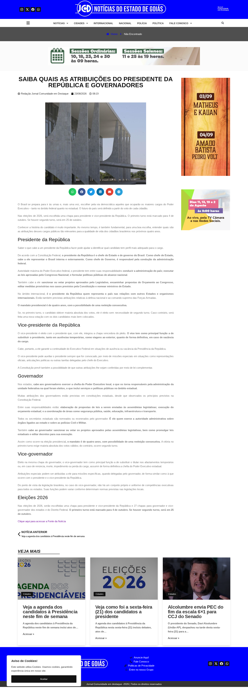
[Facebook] (33, 9)
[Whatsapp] (38, 9)
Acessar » (28, 634)
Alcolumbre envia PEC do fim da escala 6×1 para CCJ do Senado (195, 611)
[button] (28, 23)
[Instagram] (21, 9)
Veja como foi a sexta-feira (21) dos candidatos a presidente (123, 611)
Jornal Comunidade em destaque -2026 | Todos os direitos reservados (124, 684)
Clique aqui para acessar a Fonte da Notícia (42, 521)
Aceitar (44, 679)
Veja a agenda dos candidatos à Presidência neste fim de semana (50, 611)
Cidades (27, 594)
